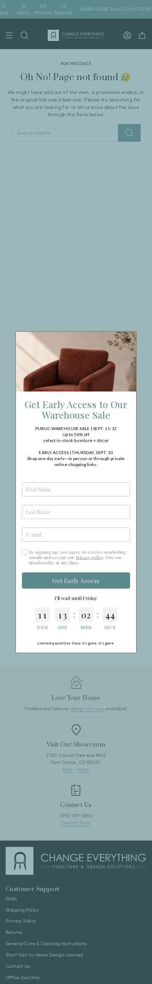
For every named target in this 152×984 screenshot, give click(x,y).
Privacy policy (90, 557)
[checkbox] (24, 552)
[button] (128, 340)
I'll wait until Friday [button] (76, 598)
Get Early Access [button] (75, 580)
